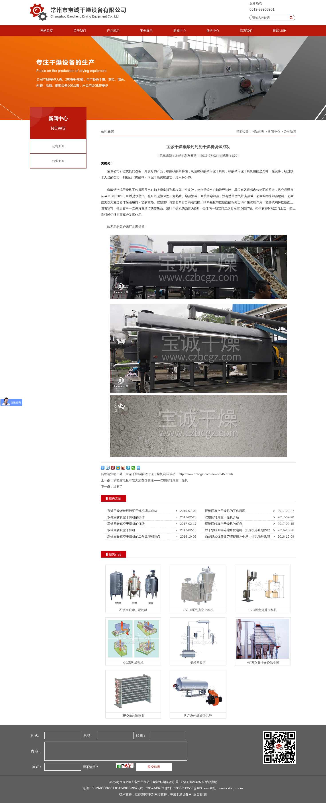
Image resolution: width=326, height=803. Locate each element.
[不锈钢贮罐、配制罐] (133, 606)
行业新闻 (58, 161)
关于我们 (80, 30)
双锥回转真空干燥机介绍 (221, 517)
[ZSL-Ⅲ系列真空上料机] (198, 606)
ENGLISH (279, 30)
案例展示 (146, 30)
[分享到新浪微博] (123, 468)
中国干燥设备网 (181, 794)
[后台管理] (199, 794)
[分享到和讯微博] (113, 468)
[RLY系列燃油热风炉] (198, 711)
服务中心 (213, 30)
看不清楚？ (90, 767)
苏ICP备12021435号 (189, 782)
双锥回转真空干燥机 (120, 530)
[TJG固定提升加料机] (263, 606)
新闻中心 (179, 30)
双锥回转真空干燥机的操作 (125, 517)
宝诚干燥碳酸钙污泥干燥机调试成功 (131, 511)
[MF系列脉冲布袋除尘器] (263, 658)
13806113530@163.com (191, 788)
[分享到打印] (138, 468)
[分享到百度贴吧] (108, 468)
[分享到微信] (133, 468)
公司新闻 (58, 146)
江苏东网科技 (144, 794)
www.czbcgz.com (231, 788)
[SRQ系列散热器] (133, 711)
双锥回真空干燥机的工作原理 (224, 511)
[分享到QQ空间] (118, 468)
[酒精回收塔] (198, 658)
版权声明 (211, 782)
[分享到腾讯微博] (128, 468)
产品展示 (113, 30)
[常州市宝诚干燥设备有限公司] (79, 24)
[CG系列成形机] (133, 658)
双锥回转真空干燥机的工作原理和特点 (133, 536)
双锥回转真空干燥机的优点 (222, 523)
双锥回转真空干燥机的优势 (125, 523)
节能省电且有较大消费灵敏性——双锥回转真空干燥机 (150, 480)
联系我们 (246, 30)
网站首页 (46, 30)
